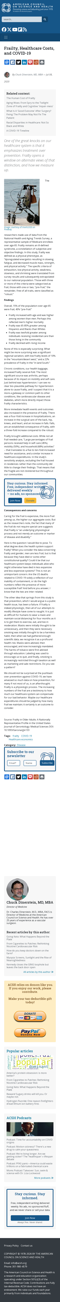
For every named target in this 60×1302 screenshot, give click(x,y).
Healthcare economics (21, 739)
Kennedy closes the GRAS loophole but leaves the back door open (28, 966)
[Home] (29, 8)
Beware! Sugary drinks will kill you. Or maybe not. (27, 1095)
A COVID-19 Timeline (17, 130)
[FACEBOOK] (12, 62)
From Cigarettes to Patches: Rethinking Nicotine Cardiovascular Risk (28, 945)
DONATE (30, 1014)
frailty (16, 735)
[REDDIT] (35, 62)
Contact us (26, 1245)
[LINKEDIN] (24, 62)
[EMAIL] (6, 62)
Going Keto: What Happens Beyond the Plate (28, 938)
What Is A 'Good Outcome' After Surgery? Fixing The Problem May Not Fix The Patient (28, 114)
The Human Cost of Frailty (20, 98)
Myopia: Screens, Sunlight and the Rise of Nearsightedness (29, 959)
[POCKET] (30, 62)
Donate (30, 500)
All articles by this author (37, 972)
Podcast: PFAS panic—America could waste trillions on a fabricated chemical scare (29, 1165)
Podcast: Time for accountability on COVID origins (30, 1141)
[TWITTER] (18, 62)
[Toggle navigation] (6, 37)
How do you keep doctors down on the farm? (28, 952)
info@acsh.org (19, 1263)
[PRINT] (41, 62)
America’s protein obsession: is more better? (27, 1074)
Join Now (15, 500)
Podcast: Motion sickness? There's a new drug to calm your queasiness (29, 1148)
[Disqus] (30, 821)
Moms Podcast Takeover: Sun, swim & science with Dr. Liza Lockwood (27, 1172)
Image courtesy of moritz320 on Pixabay (19, 228)
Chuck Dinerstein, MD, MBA (29, 74)
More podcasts (42, 1177)
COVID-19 (26, 735)
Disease (21, 745)
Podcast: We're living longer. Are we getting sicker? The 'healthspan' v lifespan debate (30, 1156)
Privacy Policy (11, 1245)
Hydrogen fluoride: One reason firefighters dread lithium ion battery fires (30, 1102)
